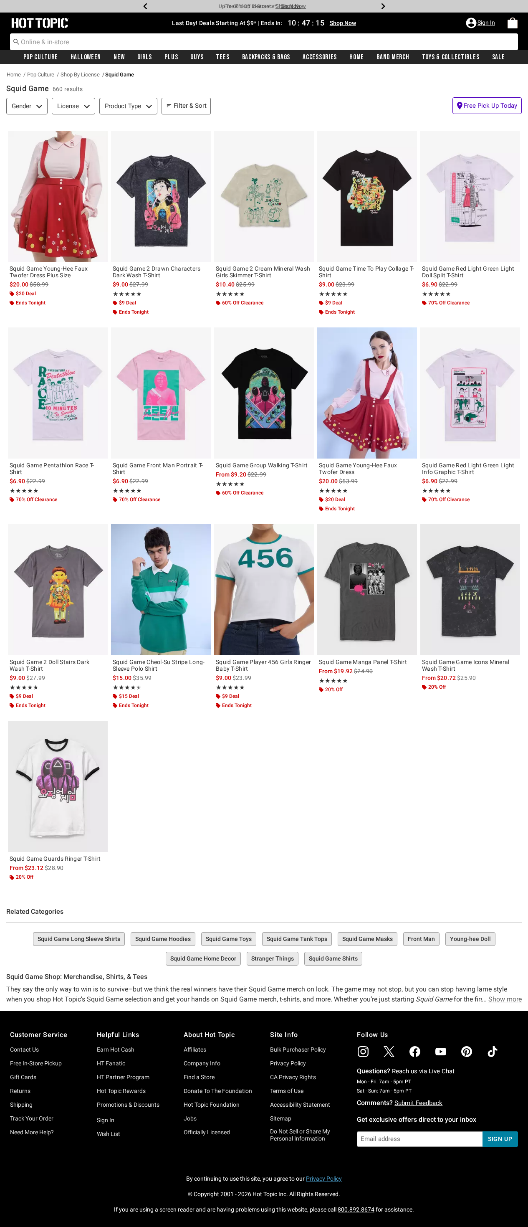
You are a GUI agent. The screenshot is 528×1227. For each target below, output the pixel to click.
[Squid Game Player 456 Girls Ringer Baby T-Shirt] (264, 589)
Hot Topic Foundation (212, 1104)
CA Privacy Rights (293, 1077)
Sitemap (280, 1118)
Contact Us (24, 1049)
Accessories (320, 57)
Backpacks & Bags (266, 57)
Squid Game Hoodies (163, 938)
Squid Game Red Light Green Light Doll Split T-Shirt (468, 272)
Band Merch (392, 57)
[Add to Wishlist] (99, 139)
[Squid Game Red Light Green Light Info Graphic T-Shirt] (470, 393)
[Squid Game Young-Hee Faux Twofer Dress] (367, 393)
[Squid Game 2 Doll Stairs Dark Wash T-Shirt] (58, 589)
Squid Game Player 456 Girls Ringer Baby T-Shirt (263, 665)
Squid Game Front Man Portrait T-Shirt (158, 468)
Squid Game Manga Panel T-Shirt (363, 662)
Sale (498, 57)
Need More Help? (32, 1132)
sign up (500, 1139)
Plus (171, 57)
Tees (222, 57)
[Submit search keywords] (16, 41)
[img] (363, 1051)
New (119, 57)
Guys (196, 57)
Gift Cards (23, 1077)
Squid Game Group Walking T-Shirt (262, 465)
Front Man (421, 938)
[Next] (383, 6)
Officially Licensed (207, 1132)
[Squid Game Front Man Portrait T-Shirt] (161, 393)
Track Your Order (31, 1118)
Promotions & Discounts (128, 1104)
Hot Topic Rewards (121, 1091)
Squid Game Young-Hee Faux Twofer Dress (358, 468)
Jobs (190, 1118)
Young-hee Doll (470, 938)
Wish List (108, 1134)
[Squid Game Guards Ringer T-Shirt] (58, 786)
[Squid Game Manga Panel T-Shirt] (367, 589)
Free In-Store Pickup (36, 1063)
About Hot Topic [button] (209, 1035)
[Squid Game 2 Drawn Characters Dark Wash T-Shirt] (161, 196)
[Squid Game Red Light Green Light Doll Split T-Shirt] (470, 196)
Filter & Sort (190, 105)
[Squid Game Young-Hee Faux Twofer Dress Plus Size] (58, 196)
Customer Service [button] (39, 1035)
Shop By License (80, 74)
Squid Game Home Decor (203, 958)
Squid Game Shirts (333, 958)
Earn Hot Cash (115, 1049)
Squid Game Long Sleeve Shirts (79, 938)
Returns (20, 1091)
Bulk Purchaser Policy (298, 1049)
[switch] (487, 105)
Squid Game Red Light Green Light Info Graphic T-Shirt (468, 468)
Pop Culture (40, 57)
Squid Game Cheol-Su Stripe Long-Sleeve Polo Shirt (159, 665)
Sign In (105, 1120)
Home (356, 57)
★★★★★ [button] (127, 294)
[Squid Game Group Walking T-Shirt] (264, 393)
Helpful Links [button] (118, 1035)
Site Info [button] (284, 1035)
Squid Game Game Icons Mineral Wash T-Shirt (466, 665)
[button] (481, 23)
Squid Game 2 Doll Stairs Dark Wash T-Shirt (50, 665)
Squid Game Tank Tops (297, 938)
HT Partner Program (123, 1077)
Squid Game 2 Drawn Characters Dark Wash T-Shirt (157, 272)
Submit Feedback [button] (418, 1103)
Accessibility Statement (300, 1104)
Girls (144, 57)
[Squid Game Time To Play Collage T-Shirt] (367, 196)
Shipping (21, 1104)
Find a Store (199, 1077)
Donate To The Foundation (218, 1091)
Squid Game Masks (367, 938)
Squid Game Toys (229, 938)
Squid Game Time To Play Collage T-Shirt (366, 272)
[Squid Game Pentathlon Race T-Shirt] (58, 393)
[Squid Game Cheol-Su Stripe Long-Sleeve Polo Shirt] (161, 589)
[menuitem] (512, 23)
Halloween (86, 57)
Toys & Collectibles (451, 57)
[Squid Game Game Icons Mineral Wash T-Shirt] (470, 589)
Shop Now (288, 6)
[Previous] (145, 6)
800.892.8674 (356, 1209)
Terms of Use (286, 1091)
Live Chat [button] (442, 1071)
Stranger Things (272, 958)
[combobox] (264, 41)
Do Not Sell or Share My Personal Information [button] (300, 1135)
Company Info (202, 1063)
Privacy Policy (288, 1063)
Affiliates (195, 1049)
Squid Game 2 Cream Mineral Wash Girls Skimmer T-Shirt (263, 272)
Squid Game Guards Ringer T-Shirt (55, 858)
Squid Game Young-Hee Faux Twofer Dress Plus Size (49, 272)
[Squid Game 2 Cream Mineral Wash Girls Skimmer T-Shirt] (264, 196)
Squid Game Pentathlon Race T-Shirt (52, 468)
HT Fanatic (111, 1063)
